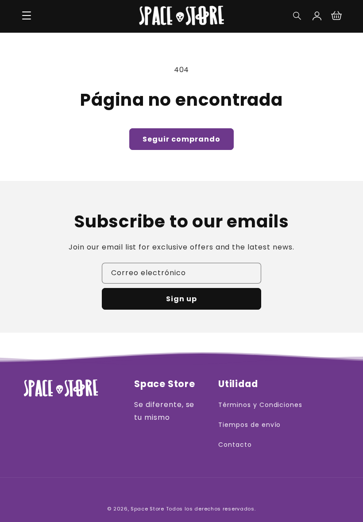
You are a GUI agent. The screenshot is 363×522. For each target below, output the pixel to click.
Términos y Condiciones (260, 404)
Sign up (181, 299)
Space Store (147, 508)
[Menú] (26, 16)
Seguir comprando (181, 139)
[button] (297, 16)
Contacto (235, 444)
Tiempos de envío (249, 424)
